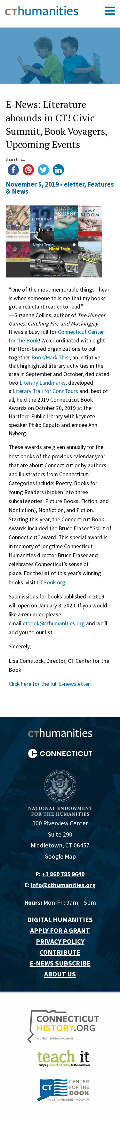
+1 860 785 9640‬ (63, 874)
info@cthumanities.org (63, 885)
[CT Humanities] (41, 10)
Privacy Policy (60, 941)
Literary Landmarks (43, 382)
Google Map (60, 856)
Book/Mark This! (50, 357)
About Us (60, 974)
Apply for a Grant (60, 930)
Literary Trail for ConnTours (45, 391)
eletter (74, 184)
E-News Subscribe (60, 963)
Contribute (60, 952)
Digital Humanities (60, 919)
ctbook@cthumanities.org (54, 623)
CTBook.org (51, 582)
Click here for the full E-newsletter (49, 683)
